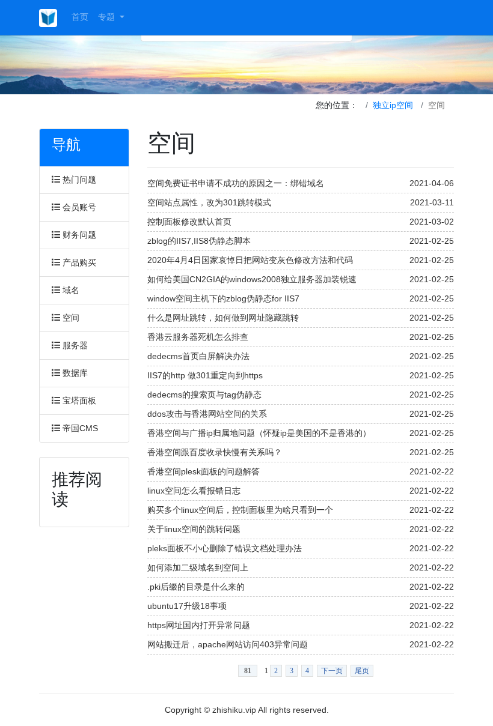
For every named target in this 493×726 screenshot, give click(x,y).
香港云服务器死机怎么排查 (197, 337)
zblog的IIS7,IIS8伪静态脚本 (199, 241)
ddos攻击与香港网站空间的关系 (207, 414)
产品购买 (78, 262)
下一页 (332, 671)
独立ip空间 (393, 105)
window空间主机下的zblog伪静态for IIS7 (223, 298)
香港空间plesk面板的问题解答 (203, 471)
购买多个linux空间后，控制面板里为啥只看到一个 (240, 510)
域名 (69, 290)
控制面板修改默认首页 (189, 221)
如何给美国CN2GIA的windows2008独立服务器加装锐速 (252, 279)
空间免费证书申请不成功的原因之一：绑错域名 (235, 183)
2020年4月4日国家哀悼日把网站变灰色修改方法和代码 (250, 260)
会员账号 (78, 207)
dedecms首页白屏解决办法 (198, 356)
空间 (69, 317)
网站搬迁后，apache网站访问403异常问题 (227, 644)
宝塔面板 (78, 400)
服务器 (74, 345)
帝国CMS (79, 428)
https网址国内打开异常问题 (198, 625)
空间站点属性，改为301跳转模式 (209, 202)
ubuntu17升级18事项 (187, 606)
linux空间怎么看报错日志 (193, 490)
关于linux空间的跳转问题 (193, 529)
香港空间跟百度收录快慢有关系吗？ (214, 452)
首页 (80, 17)
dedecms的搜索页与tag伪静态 (204, 394)
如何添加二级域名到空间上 (197, 567)
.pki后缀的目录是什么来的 (196, 586)
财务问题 (78, 235)
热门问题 (78, 179)
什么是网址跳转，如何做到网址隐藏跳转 (223, 317)
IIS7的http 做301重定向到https (205, 375)
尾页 (362, 671)
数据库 (74, 373)
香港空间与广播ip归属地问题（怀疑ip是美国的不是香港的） (259, 433)
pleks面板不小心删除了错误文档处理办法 (224, 548)
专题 (107, 17)
